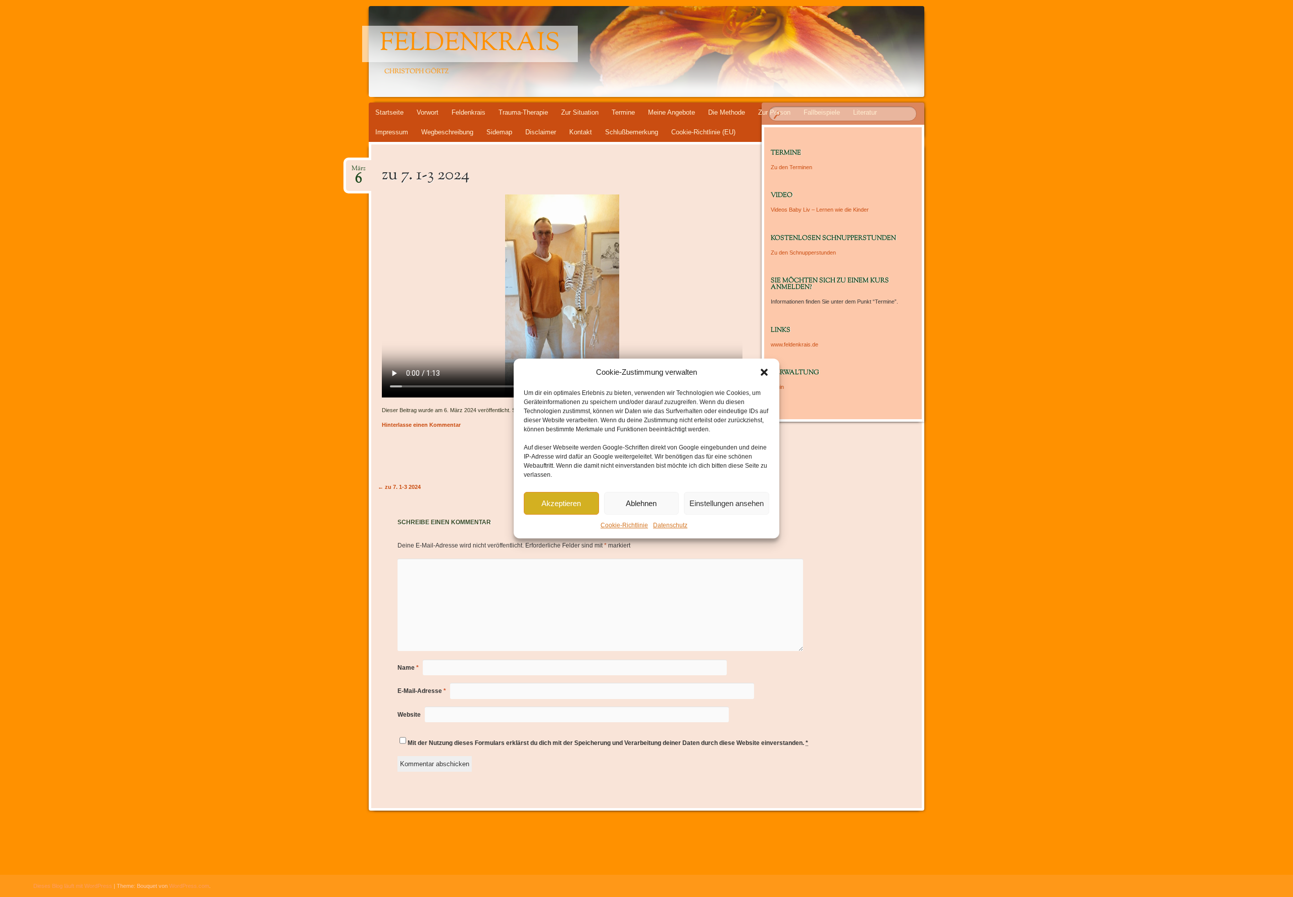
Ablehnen (641, 503)
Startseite (389, 112)
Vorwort (427, 112)
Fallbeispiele (822, 112)
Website (409, 714)
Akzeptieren (561, 503)
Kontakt (580, 132)
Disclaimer (540, 132)
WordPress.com (189, 886)
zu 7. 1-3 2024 (399, 487)
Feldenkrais (470, 44)
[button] (764, 372)
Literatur (865, 112)
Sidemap (499, 132)
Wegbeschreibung (447, 132)
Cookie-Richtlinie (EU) (703, 132)
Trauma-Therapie (523, 112)
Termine (623, 112)
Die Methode (726, 112)
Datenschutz (670, 525)
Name (408, 667)
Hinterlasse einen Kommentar (421, 425)
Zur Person (774, 112)
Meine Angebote (671, 112)
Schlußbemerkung (631, 132)
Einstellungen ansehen (726, 503)
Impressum (391, 132)
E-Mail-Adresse (421, 690)
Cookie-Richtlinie (624, 525)
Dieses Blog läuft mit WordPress (72, 886)
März (359, 171)
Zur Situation (580, 112)
